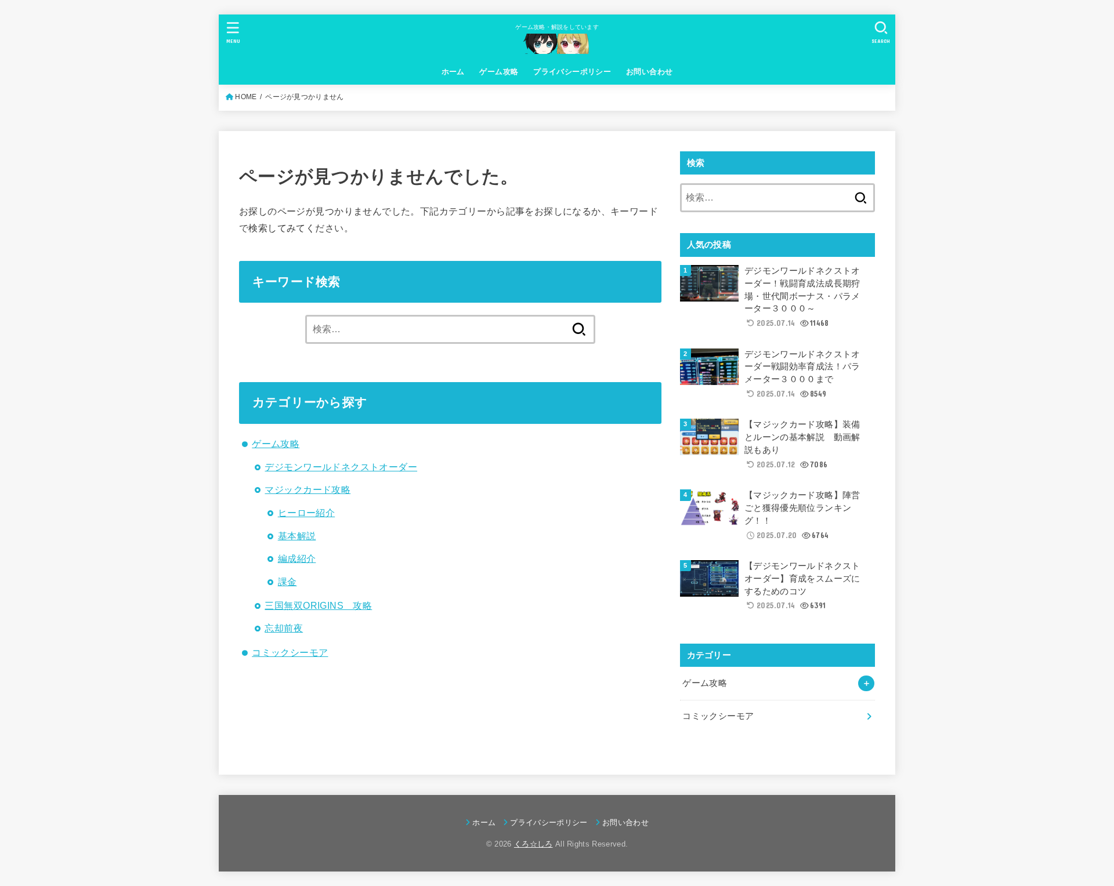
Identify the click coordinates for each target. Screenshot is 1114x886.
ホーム (453, 71)
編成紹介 (297, 558)
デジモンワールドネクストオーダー (341, 467)
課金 (287, 581)
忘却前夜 (284, 628)
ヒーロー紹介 (306, 512)
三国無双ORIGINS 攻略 (318, 605)
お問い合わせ (649, 71)
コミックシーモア (290, 652)
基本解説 (297, 536)
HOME (245, 96)
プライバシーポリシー (572, 71)
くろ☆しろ (533, 844)
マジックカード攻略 (307, 489)
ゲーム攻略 (498, 71)
